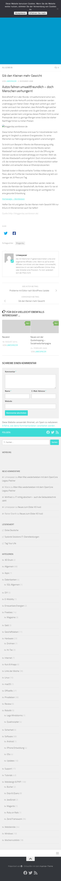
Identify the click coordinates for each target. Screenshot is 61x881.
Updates (10, 760)
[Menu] (57, 853)
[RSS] (57, 432)
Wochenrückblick (12, 840)
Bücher (10, 787)
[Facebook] (48, 432)
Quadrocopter (13, 722)
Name (8, 391)
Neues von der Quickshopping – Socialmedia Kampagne (40, 340)
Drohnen (11, 643)
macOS (8, 684)
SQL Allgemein (13, 584)
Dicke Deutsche (11, 530)
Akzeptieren (20, 13)
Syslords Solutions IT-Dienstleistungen (22, 537)
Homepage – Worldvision (13, 199)
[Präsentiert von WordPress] (21, 866)
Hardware (9, 638)
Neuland (6, 337)
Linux (7, 677)
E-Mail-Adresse (38, 391)
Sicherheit (9, 730)
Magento (11, 806)
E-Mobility (9, 599)
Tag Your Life (10, 543)
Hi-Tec (10, 650)
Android (10, 741)
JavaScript (11, 799)
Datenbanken (11, 579)
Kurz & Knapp (10, 664)
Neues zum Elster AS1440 (29, 507)
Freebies (8, 612)
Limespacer (11, 81)
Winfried (8, 497)
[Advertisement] (30, 32)
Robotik (8, 710)
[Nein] (57, 8)
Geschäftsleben (11, 632)
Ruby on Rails (13, 812)
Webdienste (10, 827)
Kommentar (10, 371)
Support (8, 768)
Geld (7, 625)
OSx (8, 754)
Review (8, 704)
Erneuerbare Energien (14, 606)
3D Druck (9, 560)
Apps (7, 573)
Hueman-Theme (46, 866)
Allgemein (7, 67)
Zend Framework (14, 819)
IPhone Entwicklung (15, 748)
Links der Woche (12, 671)
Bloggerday (20, 243)
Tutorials (8, 775)
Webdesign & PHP (13, 782)
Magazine (11, 617)
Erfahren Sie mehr (38, 13)
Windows (9, 833)
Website (8, 401)
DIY (6, 592)
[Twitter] (52, 432)
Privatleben (10, 697)
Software (9, 736)
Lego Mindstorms (15, 715)
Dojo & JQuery (13, 793)
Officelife (9, 690)
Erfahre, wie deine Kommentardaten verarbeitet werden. (28, 425)
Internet (8, 658)
